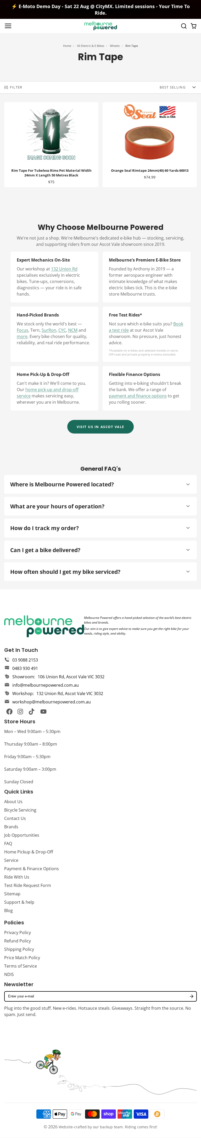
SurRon (49, 330)
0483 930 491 (25, 668)
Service (11, 860)
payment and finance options (138, 396)
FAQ (8, 843)
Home (67, 46)
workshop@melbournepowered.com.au (51, 702)
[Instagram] (21, 711)
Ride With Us (16, 877)
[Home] (100, 25)
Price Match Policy (22, 958)
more (22, 336)
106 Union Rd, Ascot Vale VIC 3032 (71, 677)
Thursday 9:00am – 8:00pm (30, 744)
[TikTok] (32, 711)
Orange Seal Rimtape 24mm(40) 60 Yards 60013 (150, 144)
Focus (22, 330)
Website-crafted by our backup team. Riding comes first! (108, 1126)
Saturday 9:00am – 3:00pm (30, 769)
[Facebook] (9, 711)
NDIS (9, 974)
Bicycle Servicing (20, 810)
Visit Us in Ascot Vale (100, 426)
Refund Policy (17, 941)
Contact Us (15, 818)
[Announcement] (100, 9)
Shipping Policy (19, 949)
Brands (11, 827)
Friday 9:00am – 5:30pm (27, 756)
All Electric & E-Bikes (90, 46)
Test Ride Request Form (27, 885)
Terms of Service (20, 966)
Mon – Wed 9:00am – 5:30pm (32, 731)
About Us (13, 801)
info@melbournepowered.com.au (45, 685)
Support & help (19, 902)
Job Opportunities (21, 835)
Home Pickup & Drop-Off (28, 852)
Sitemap (12, 894)
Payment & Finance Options (31, 868)
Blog (8, 910)
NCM (72, 330)
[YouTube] (43, 711)
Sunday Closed (18, 782)
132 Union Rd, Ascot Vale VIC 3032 (69, 693)
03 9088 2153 (25, 660)
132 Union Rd (64, 269)
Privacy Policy (17, 932)
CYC (62, 330)
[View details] (44, 626)
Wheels (115, 46)
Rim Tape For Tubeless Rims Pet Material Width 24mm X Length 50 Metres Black (51, 144)
